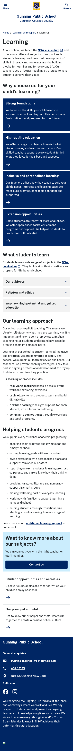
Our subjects (37, 281)
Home (6, 32)
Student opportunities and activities (33, 579)
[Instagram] (15, 693)
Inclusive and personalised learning (32, 176)
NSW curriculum (50, 50)
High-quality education (23, 137)
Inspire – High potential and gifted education (37, 305)
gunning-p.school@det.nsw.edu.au (33, 660)
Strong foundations (20, 103)
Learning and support (24, 32)
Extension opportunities (24, 214)
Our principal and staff (23, 609)
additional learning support (44, 523)
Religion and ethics (37, 292)
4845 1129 (18, 668)
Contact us (36, 564)
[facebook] (5, 693)
